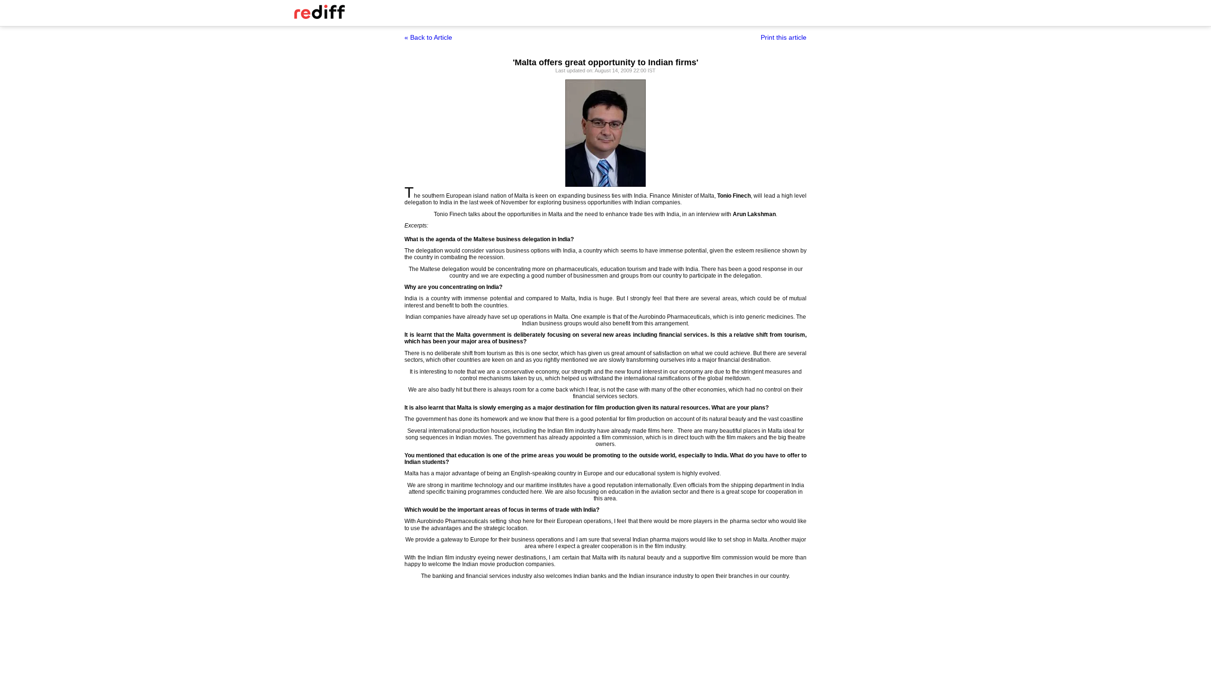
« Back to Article (428, 37)
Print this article (784, 37)
